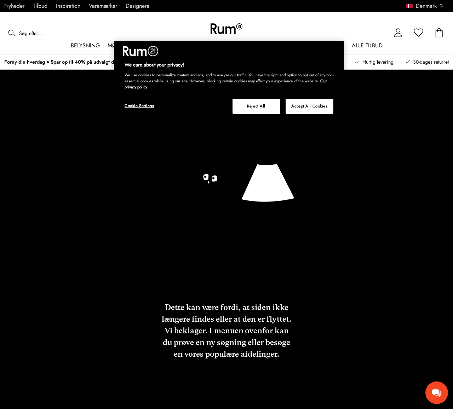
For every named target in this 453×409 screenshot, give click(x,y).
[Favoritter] (418, 33)
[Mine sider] (398, 33)
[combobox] (425, 6)
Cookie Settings (139, 106)
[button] (427, 6)
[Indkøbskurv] (439, 33)
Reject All (256, 106)
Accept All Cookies (309, 106)
